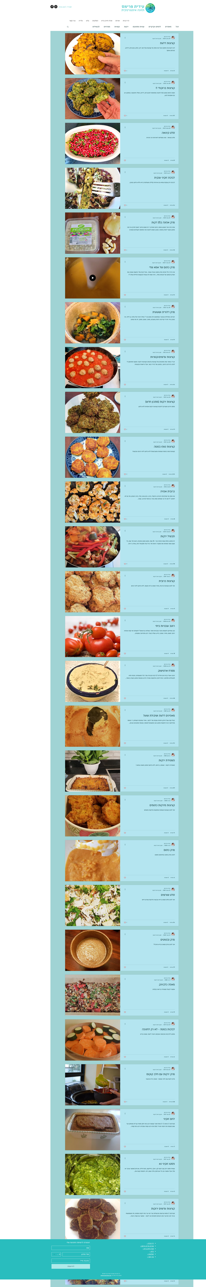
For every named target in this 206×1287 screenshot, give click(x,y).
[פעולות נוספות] (124, 37)
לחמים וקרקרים (155, 26)
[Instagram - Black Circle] (55, 6)
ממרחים (107, 26)
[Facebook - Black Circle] (52, 6)
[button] (68, 27)
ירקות (126, 26)
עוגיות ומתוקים (138, 26)
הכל (177, 26)
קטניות (117, 26)
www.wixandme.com (106, 1275)
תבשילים (95, 26)
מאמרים (168, 26)
